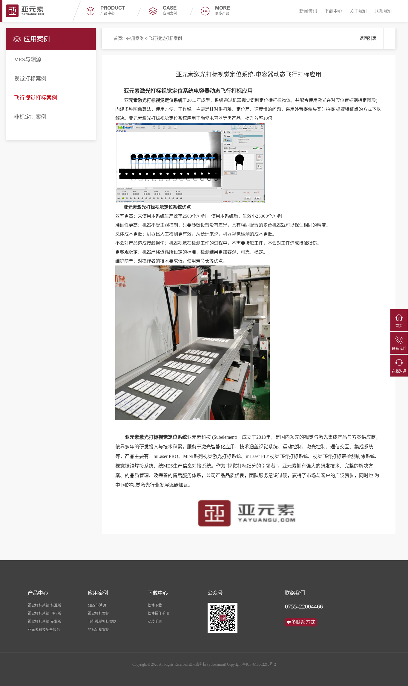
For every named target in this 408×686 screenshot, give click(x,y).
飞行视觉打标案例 (35, 98)
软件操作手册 (158, 613)
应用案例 (135, 38)
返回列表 (368, 38)
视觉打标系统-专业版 (44, 622)
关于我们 (358, 11)
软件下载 (155, 605)
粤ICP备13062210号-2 (259, 664)
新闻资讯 (308, 11)
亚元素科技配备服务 (44, 630)
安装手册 (155, 622)
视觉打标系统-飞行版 (44, 613)
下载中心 (333, 11)
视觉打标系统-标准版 (44, 605)
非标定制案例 (30, 117)
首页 (118, 38)
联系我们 (383, 11)
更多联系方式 (300, 622)
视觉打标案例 (30, 79)
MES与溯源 (27, 60)
